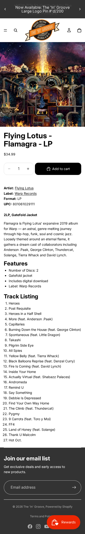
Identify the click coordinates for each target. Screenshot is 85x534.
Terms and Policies (42, 516)
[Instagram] (38, 526)
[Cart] (79, 30)
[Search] (15, 30)
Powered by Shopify (59, 506)
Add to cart (61, 169)
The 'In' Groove (33, 506)
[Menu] (5, 30)
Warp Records (26, 193)
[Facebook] (30, 526)
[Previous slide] (5, 9)
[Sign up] (74, 487)
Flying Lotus (24, 188)
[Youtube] (47, 526)
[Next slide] (80, 9)
